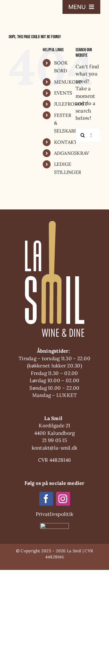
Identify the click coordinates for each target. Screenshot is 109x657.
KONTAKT (65, 142)
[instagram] (63, 499)
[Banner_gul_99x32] (54, 525)
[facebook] (46, 499)
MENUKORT (68, 82)
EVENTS (63, 93)
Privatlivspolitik (54, 514)
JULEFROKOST (70, 104)
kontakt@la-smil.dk (55, 448)
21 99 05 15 (54, 440)
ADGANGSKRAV (71, 153)
